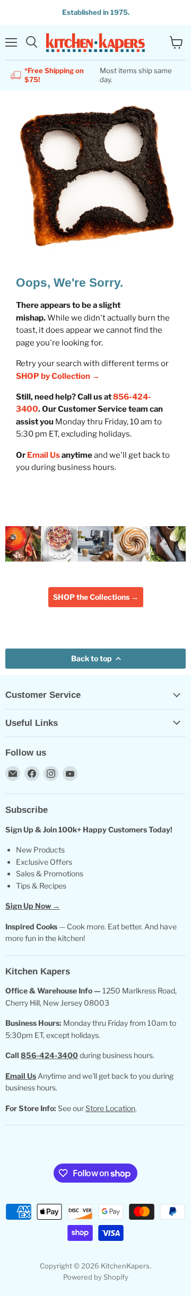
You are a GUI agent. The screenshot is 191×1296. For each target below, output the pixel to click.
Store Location (110, 1108)
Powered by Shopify (95, 1277)
